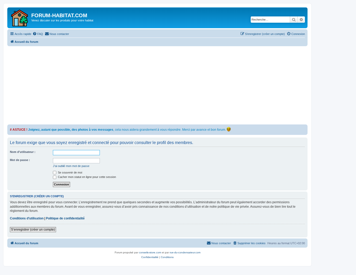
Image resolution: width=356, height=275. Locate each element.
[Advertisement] (163, 85)
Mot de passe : (20, 160)
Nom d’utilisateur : (22, 151)
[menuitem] (38, 34)
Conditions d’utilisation (27, 218)
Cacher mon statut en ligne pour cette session (86, 176)
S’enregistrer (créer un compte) (33, 229)
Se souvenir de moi (69, 172)
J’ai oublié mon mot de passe (71, 166)
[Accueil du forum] (20, 18)
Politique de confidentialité (65, 218)
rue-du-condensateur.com (185, 252)
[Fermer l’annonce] (303, 128)
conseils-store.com (150, 252)
